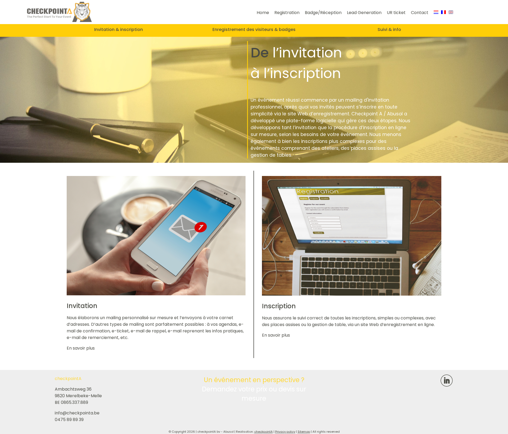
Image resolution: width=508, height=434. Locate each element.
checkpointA (263, 432)
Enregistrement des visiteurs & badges (254, 29)
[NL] (436, 13)
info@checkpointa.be (77, 413)
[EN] (450, 13)
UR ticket (396, 13)
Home (263, 13)
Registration (287, 13)
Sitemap (304, 432)
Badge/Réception (323, 13)
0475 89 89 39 (69, 420)
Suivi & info (389, 29)
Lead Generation (364, 13)
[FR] (443, 13)
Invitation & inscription (118, 29)
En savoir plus (81, 348)
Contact (419, 13)
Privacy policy (285, 432)
